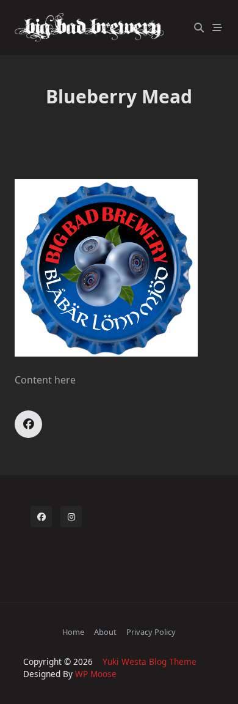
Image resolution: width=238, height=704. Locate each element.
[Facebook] (41, 516)
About (105, 632)
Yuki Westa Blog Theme (150, 661)
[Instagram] (71, 516)
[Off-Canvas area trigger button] (217, 27)
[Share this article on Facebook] (28, 424)
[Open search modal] (199, 27)
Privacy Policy (151, 632)
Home (73, 632)
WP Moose (96, 674)
